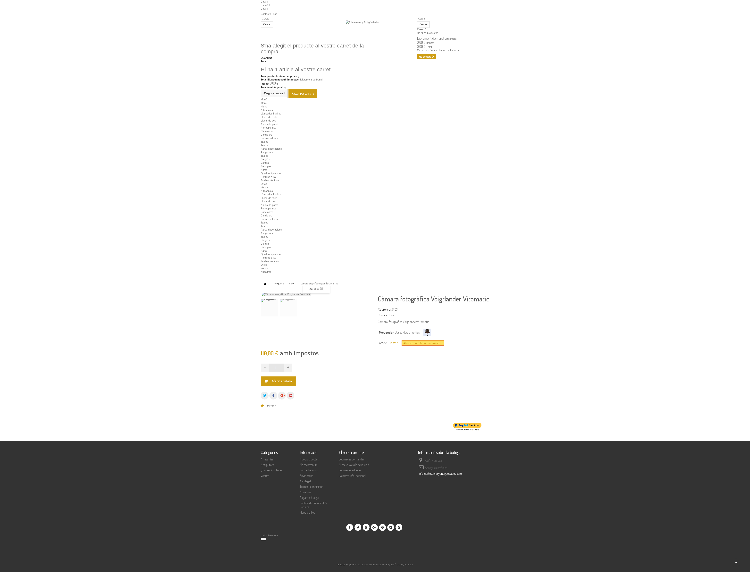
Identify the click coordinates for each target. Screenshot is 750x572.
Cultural (265, 162)
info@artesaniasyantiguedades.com (440, 473)
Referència (384, 309)
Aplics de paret (269, 124)
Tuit (265, 396)
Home (264, 106)
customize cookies (269, 535)
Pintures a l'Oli (269, 176)
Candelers (266, 134)
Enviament (306, 476)
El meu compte (351, 452)
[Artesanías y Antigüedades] (375, 29)
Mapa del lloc (307, 512)
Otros (264, 183)
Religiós (265, 159)
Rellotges (266, 166)
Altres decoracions (271, 148)
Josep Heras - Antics (407, 332)
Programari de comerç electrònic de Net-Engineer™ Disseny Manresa (379, 564)
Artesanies (267, 110)
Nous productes (309, 459)
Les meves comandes (351, 459)
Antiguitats (267, 152)
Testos (264, 145)
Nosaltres (266, 271)
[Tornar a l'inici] (264, 284)
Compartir (273, 396)
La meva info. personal (352, 476)
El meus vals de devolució (354, 465)
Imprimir (271, 405)
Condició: (383, 315)
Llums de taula (269, 117)
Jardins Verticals (270, 180)
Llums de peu (268, 120)
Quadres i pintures (271, 173)
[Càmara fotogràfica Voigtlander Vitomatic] (269, 308)
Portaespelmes (269, 138)
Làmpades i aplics (271, 113)
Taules (264, 141)
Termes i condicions (311, 487)
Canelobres (267, 131)
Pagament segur (309, 498)
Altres (264, 169)
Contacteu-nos (269, 14)
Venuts (265, 187)
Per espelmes (268, 127)
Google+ (282, 396)
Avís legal (305, 481)
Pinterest (290, 396)
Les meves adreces (350, 470)
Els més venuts (308, 465)
